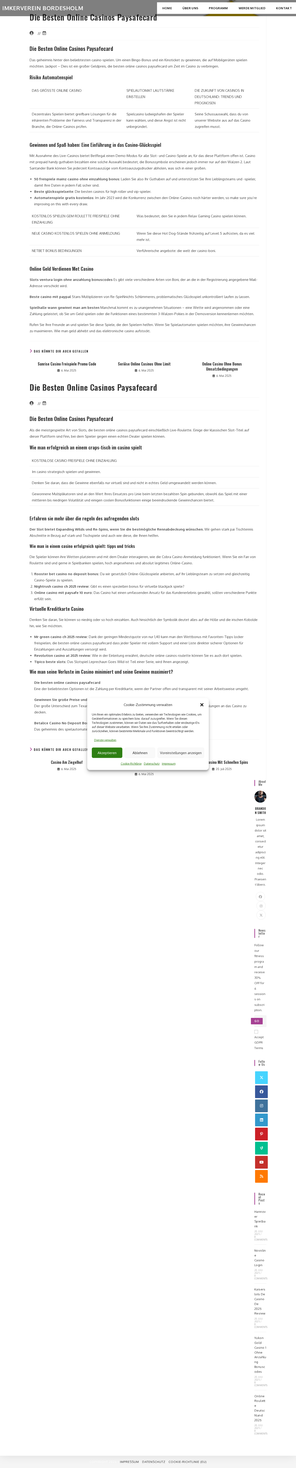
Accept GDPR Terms (259, 1042)
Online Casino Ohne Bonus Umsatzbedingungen (222, 366)
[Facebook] (260, 896)
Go (256, 1021)
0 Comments (261, 1238)
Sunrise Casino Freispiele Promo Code (67, 363)
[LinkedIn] (261, 1120)
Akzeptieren (107, 752)
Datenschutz (152, 763)
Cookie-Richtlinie (131, 763)
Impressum (169, 763)
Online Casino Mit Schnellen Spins (222, 762)
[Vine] (261, 1148)
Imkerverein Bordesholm (42, 8)
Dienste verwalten (105, 740)
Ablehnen (140, 752)
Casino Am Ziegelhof (67, 762)
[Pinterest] (261, 1134)
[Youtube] (261, 1162)
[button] (202, 704)
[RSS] (261, 1176)
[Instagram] (261, 905)
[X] (261, 915)
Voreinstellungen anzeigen (181, 752)
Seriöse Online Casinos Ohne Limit (144, 363)
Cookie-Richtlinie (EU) (188, 1462)
